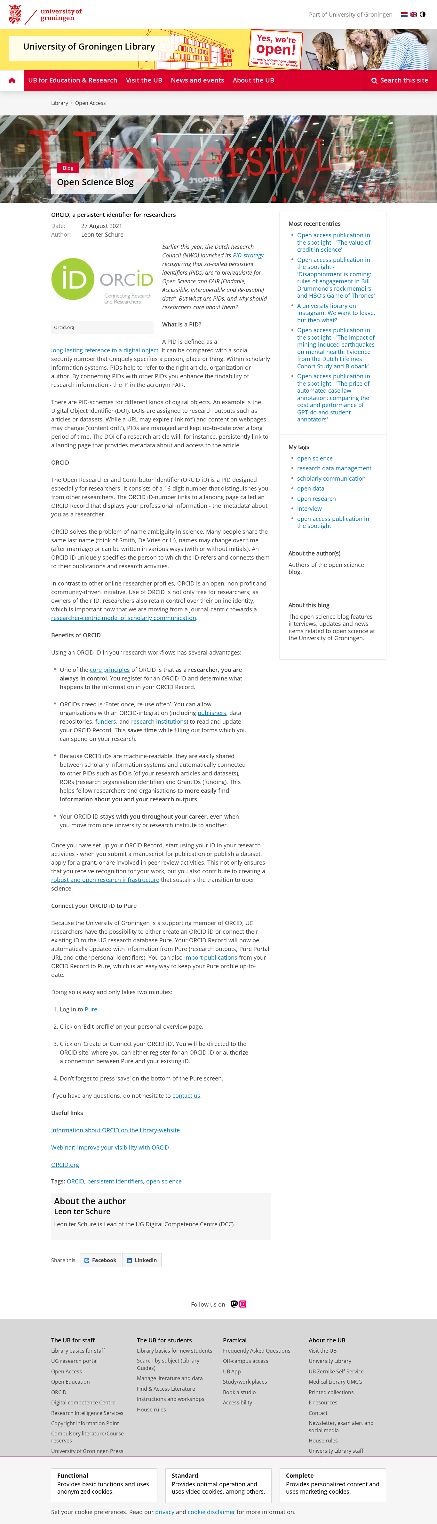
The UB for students (164, 1340)
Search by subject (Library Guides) (168, 1364)
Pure (91, 1009)
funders (105, 721)
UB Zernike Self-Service (336, 1371)
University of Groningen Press (87, 1451)
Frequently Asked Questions (256, 1350)
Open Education (70, 1381)
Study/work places (245, 1381)
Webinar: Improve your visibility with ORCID (110, 1147)
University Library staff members (336, 1454)
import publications (210, 957)
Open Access (90, 102)
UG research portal (74, 1360)
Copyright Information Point (85, 1423)
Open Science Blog (95, 182)
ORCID (75, 1181)
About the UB (327, 1340)
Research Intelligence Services (87, 1413)
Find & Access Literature (166, 1388)
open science (164, 1181)
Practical (235, 1340)
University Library (330, 1360)
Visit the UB (323, 1350)
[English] (413, 14)
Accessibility (237, 1402)
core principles (110, 669)
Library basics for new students (174, 1350)
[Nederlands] (404, 14)
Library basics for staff (78, 1350)
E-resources (323, 1402)
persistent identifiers (115, 1181)
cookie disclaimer (211, 1512)
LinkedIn (146, 1260)
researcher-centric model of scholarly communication (123, 618)
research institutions (159, 721)
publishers (212, 713)
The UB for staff (73, 1340)
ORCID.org (65, 1164)
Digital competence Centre (83, 1402)
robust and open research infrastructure (105, 880)
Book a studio (239, 1392)
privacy (164, 1512)
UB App (232, 1371)
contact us (186, 1095)
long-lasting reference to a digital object (104, 350)
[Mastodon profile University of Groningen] (234, 1304)
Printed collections (331, 1392)
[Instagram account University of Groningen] (242, 1304)
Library (59, 102)
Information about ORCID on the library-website (115, 1130)
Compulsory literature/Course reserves (87, 1437)
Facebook (104, 1260)
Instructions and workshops (170, 1398)
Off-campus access (245, 1360)
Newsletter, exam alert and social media (341, 1426)
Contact (318, 1413)
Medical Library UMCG (335, 1381)
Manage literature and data (170, 1378)
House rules (151, 1409)
